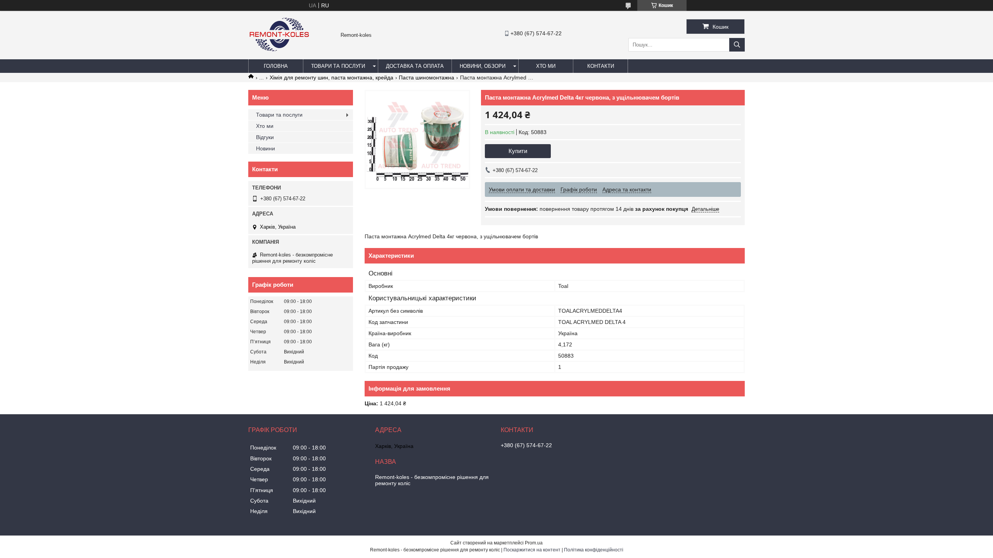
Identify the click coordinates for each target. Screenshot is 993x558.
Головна (276, 66)
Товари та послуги (338, 66)
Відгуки (265, 137)
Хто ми (545, 66)
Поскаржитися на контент (532, 550)
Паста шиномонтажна (426, 77)
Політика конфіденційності (593, 550)
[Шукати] (737, 45)
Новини (265, 148)
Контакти (600, 66)
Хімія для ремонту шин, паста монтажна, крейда (331, 77)
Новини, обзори (482, 66)
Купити (518, 151)
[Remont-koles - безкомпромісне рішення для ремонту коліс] (279, 56)
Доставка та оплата (415, 66)
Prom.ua (534, 543)
